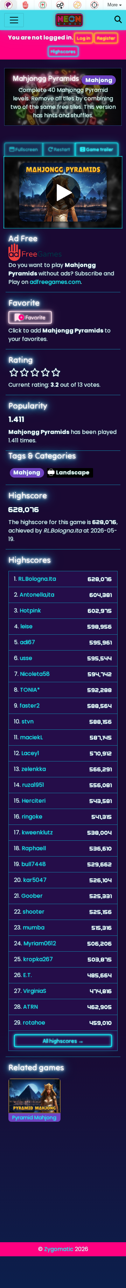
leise (26, 626)
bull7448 (33, 864)
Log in (83, 38)
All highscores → (63, 1040)
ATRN (30, 1007)
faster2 (30, 706)
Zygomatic (59, 1249)
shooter (33, 912)
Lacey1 (30, 753)
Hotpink (30, 610)
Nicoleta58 (35, 674)
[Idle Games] (60, 5)
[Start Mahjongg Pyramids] (63, 192)
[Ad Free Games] (26, 5)
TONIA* (30, 690)
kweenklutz (37, 832)
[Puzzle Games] (77, 5)
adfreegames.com (55, 282)
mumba (33, 927)
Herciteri (34, 801)
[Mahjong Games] (43, 5)
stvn (28, 721)
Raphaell (34, 848)
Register (106, 38)
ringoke (32, 817)
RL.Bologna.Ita (37, 579)
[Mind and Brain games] (8, 5)
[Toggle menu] (14, 20)
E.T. (27, 975)
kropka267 (38, 959)
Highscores (63, 51)
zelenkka (33, 769)
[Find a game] (118, 20)
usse (26, 658)
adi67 (27, 642)
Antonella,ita (37, 595)
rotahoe (34, 1023)
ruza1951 (33, 785)
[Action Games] (95, 5)
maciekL (31, 737)
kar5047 (35, 880)
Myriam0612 (39, 943)
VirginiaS (34, 991)
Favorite (35, 317)
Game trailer (99, 149)
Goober (32, 896)
